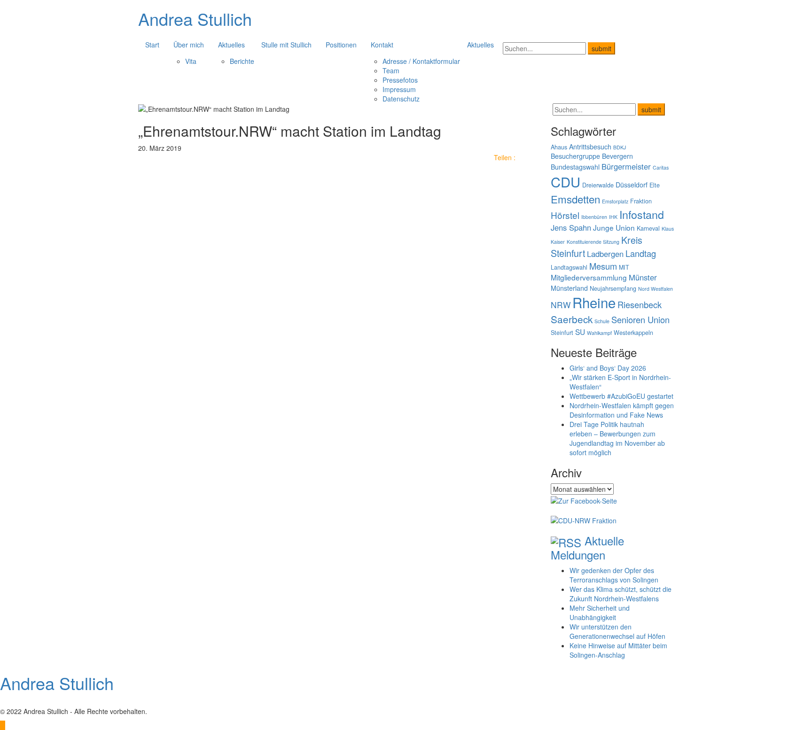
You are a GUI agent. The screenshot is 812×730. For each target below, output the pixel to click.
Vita (190, 61)
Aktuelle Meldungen (587, 547)
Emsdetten (575, 198)
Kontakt (382, 44)
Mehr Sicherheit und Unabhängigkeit (600, 612)
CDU (565, 181)
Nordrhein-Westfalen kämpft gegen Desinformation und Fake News (622, 410)
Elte (654, 185)
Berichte (242, 61)
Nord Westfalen (655, 288)
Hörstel (565, 215)
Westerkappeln (633, 332)
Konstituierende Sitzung (593, 241)
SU (580, 331)
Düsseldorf (632, 184)
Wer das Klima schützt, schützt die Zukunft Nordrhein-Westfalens (620, 593)
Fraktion (641, 201)
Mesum (603, 266)
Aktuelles (231, 44)
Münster (643, 277)
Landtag (640, 253)
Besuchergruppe (575, 156)
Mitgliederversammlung (589, 277)
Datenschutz (401, 98)
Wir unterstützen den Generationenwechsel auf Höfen (617, 631)
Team (391, 70)
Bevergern (617, 156)
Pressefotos (400, 80)
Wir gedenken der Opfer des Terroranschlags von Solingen (614, 575)
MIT (624, 267)
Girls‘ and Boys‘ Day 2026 (608, 368)
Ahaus (559, 147)
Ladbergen (605, 253)
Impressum (399, 89)
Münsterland (569, 288)
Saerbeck (572, 319)
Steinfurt (562, 332)
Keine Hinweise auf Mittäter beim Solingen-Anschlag (618, 650)
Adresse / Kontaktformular (421, 61)
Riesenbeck (639, 304)
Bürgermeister (626, 166)
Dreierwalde (598, 185)
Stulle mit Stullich (286, 44)
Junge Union (614, 227)
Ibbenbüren (594, 216)
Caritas (661, 167)
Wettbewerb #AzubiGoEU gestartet (621, 396)
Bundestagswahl (575, 166)
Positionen (341, 44)
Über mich (188, 44)
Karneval (648, 228)
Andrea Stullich (195, 19)
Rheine (594, 302)
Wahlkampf (599, 332)
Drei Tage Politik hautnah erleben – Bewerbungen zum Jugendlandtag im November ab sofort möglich (617, 438)
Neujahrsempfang (613, 288)
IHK (613, 216)
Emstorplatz (615, 201)
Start (152, 44)
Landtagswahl (569, 267)
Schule (601, 321)
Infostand (641, 214)
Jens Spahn (571, 227)
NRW (560, 305)
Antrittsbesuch (590, 146)
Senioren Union (640, 319)
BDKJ (619, 147)
